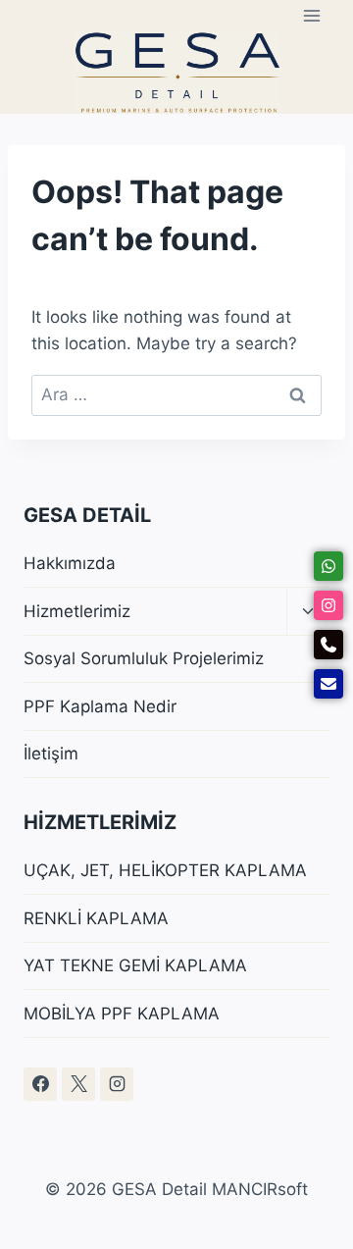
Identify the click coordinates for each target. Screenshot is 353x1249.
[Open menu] (311, 15)
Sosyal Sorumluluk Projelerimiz (144, 658)
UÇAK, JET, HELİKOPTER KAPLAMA (165, 870)
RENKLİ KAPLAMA (96, 918)
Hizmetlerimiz (77, 611)
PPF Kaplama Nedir (100, 706)
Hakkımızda (70, 563)
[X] (78, 1084)
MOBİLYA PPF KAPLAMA (122, 1013)
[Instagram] (116, 1084)
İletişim (51, 753)
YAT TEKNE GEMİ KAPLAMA (135, 965)
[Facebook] (40, 1084)
